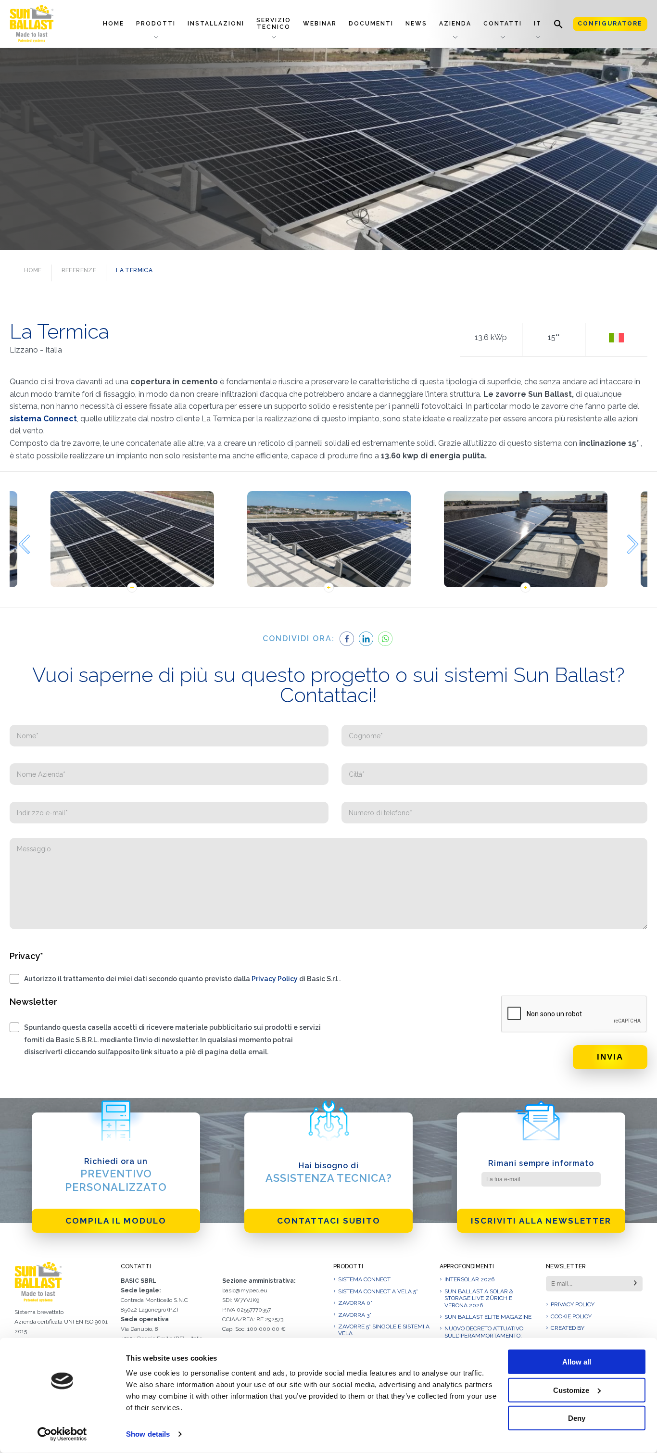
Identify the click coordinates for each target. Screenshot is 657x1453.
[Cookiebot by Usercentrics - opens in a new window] (62, 1434)
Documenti (371, 23)
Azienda (455, 23)
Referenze (79, 270)
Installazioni (216, 23)
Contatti (502, 23)
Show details (148, 1434)
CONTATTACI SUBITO (328, 1221)
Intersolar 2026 (469, 1279)
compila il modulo (115, 1221)
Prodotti (156, 23)
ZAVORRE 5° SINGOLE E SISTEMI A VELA (384, 1330)
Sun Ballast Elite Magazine (487, 1317)
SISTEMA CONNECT (364, 1279)
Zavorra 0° (355, 1303)
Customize (571, 1390)
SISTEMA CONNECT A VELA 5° (378, 1291)
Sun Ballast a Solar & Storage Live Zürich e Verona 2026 (478, 1298)
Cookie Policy (571, 1316)
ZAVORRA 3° (354, 1315)
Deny (576, 1418)
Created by (567, 1328)
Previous (24, 544)
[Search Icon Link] (558, 24)
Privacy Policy (275, 979)
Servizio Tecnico (273, 23)
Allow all (576, 1362)
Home (113, 23)
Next (633, 544)
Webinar (320, 23)
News (416, 23)
